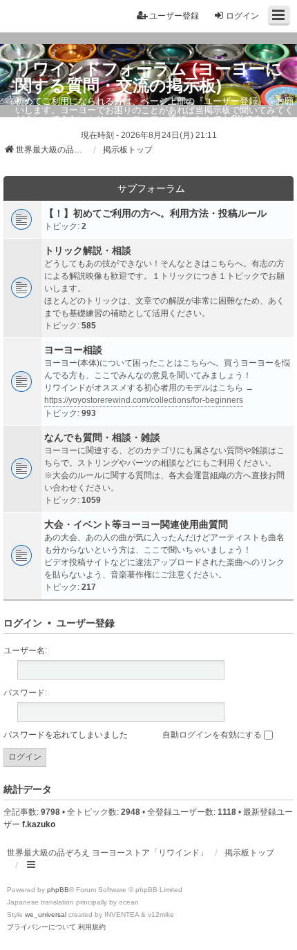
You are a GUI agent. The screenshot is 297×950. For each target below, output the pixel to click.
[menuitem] (41, 927)
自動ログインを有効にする (213, 735)
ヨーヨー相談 (73, 349)
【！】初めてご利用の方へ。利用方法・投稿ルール (155, 213)
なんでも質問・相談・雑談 (102, 437)
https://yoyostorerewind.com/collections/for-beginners (143, 400)
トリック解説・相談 (87, 250)
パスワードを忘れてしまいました (65, 735)
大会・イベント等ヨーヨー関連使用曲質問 (136, 524)
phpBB (58, 889)
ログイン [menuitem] (242, 16)
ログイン (22, 623)
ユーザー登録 (86, 623)
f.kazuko (38, 824)
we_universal (45, 914)
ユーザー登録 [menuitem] (174, 16)
